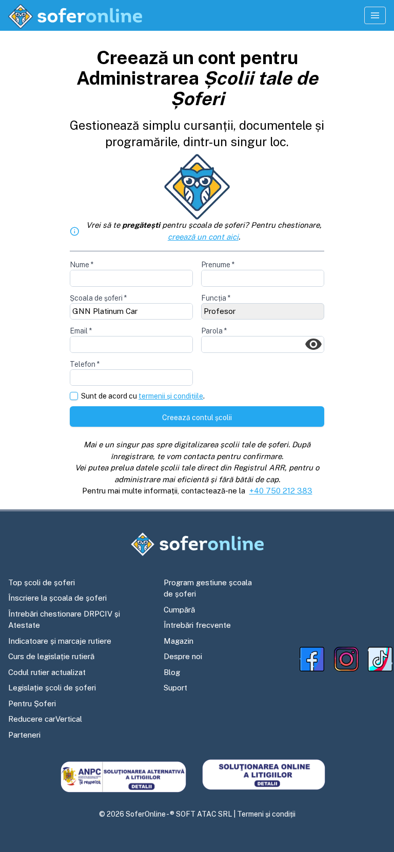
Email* (81, 331)
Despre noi (183, 656)
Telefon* (85, 364)
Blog (172, 672)
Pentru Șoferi (32, 703)
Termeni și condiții (266, 814)
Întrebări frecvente (197, 625)
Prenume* (217, 265)
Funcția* (215, 298)
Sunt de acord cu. (143, 396)
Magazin (178, 641)
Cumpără (179, 609)
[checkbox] (74, 396)
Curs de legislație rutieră (51, 656)
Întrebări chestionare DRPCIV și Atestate (64, 619)
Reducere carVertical (45, 719)
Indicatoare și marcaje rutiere (59, 641)
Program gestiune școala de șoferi (208, 588)
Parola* (214, 331)
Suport (175, 687)
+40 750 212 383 (280, 490)
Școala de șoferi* (98, 298)
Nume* (81, 265)
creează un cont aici (203, 236)
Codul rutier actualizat (47, 672)
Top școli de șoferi (41, 582)
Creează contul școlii (197, 417)
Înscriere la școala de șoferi (57, 597)
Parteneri (24, 734)
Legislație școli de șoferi (52, 687)
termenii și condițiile (171, 396)
